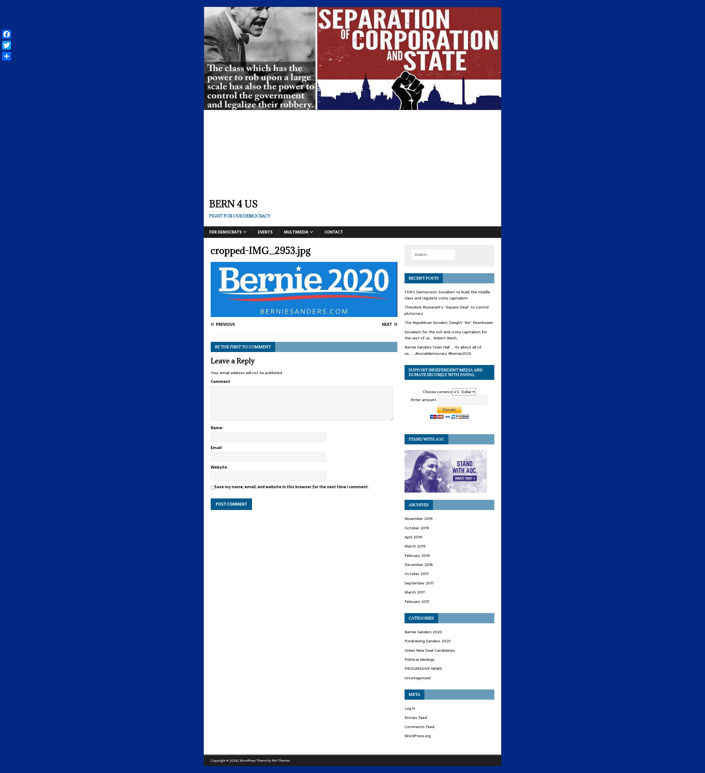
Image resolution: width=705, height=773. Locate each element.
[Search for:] (433, 254)
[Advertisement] (352, 151)
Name (216, 428)
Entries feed (416, 718)
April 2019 (413, 537)
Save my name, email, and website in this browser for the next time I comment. (291, 487)
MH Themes (281, 760)
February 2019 (417, 555)
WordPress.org (418, 736)
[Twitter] (6, 45)
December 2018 (419, 565)
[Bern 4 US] (352, 107)
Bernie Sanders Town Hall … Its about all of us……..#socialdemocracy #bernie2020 (443, 350)
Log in (410, 708)
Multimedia (296, 232)
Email (216, 448)
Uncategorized (417, 678)
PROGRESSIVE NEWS (423, 668)
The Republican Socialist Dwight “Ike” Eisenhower (449, 323)
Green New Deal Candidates (430, 650)
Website (219, 467)
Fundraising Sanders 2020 (428, 641)
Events (265, 232)
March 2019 (415, 546)
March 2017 (415, 592)
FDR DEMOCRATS (225, 232)
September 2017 (419, 583)
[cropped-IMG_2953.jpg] (304, 314)
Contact (333, 232)
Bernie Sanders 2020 (423, 632)
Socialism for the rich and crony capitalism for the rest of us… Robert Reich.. (446, 335)
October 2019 (417, 528)
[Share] (6, 56)
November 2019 (419, 519)
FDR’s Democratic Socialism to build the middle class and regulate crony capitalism (447, 295)
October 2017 (417, 574)
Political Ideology (420, 659)
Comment (220, 382)
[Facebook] (6, 34)
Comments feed (419, 727)
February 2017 (417, 601)
